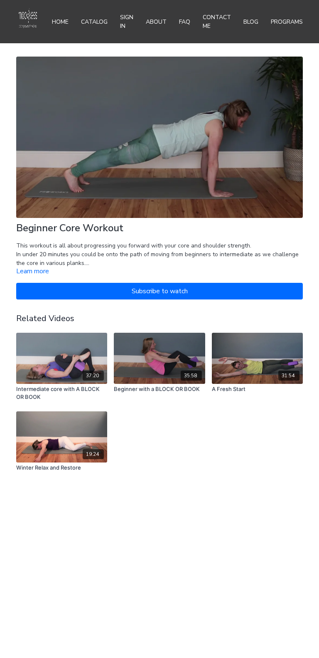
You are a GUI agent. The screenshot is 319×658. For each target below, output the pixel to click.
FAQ (184, 22)
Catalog (94, 22)
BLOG (250, 22)
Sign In (126, 21)
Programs (287, 22)
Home (60, 22)
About (156, 22)
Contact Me (217, 21)
